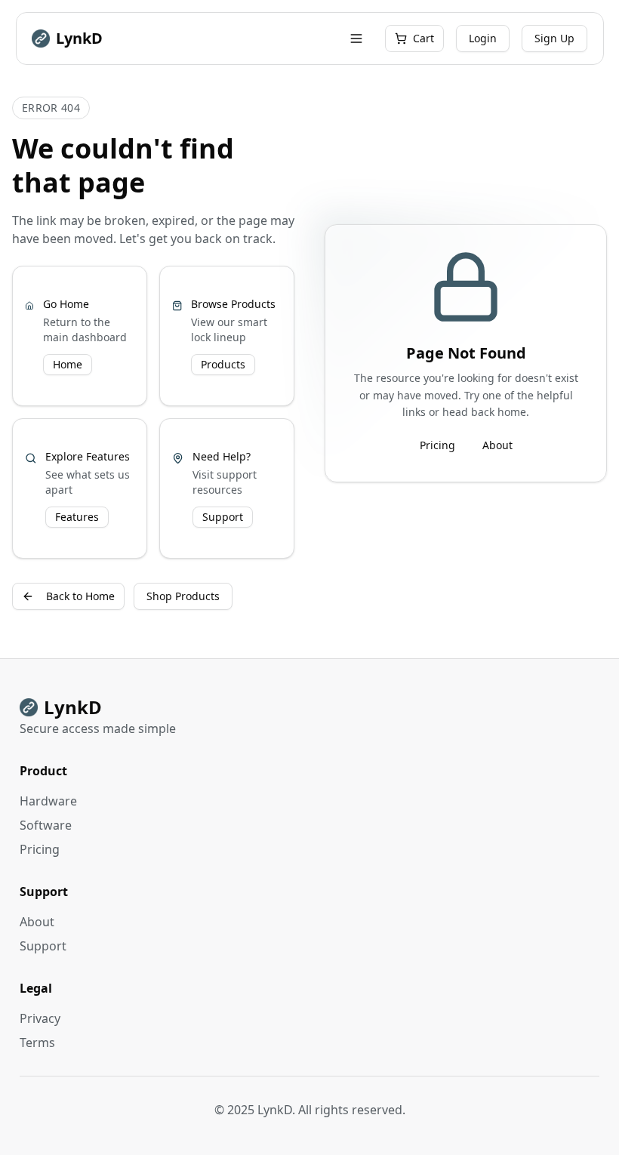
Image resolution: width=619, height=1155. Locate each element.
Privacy (40, 1018)
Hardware (48, 801)
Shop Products (183, 596)
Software (46, 825)
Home (67, 364)
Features (77, 517)
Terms (37, 1042)
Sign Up (554, 38)
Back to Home (80, 596)
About (497, 445)
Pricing (437, 445)
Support (222, 517)
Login (483, 38)
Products (223, 364)
